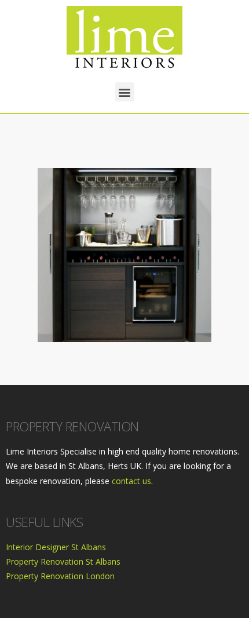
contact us (131, 480)
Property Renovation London (60, 575)
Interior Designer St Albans (56, 546)
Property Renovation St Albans (63, 561)
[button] (124, 91)
